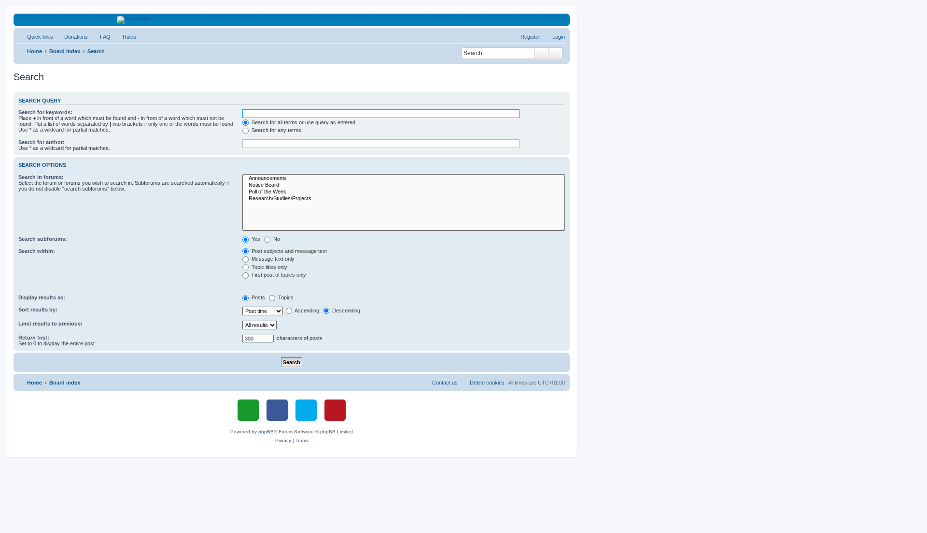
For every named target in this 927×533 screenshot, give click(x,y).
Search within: (36, 251)
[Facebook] (277, 410)
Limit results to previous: (50, 323)
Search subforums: (42, 239)
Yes (255, 239)
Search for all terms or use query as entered (302, 122)
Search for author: (41, 142)
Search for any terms (275, 130)
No (276, 239)
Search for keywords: (45, 112)
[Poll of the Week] (403, 192)
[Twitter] (306, 410)
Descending (345, 310)
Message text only (272, 259)
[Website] (248, 410)
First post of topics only (278, 275)
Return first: (33, 338)
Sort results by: (37, 309)
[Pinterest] (335, 410)
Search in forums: (41, 177)
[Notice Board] (403, 185)
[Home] (292, 20)
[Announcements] (403, 178)
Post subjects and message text (288, 251)
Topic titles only (268, 267)
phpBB (266, 431)
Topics (285, 297)
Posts (257, 297)
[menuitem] (72, 37)
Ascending (306, 310)
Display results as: (41, 297)
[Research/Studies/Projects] (403, 198)
